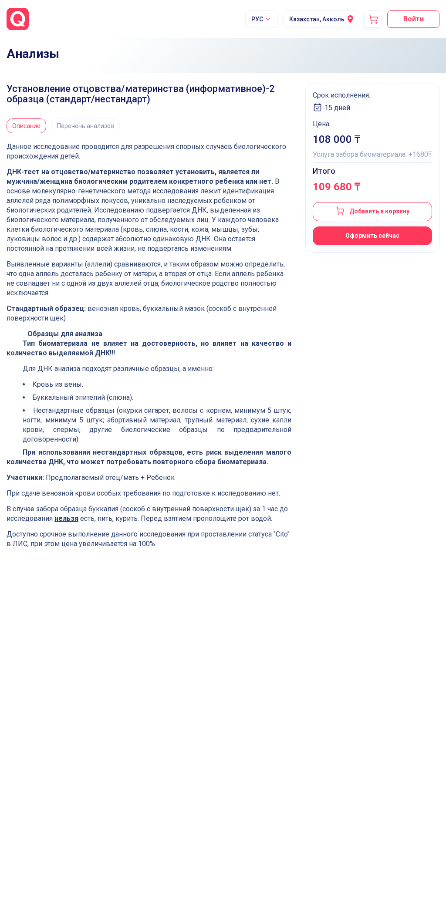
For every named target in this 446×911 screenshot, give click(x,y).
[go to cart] (373, 19)
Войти (413, 19)
